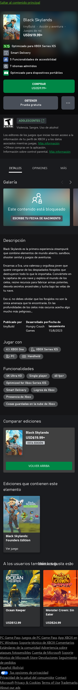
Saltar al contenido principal (20, 2)
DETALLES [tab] (15, 168)
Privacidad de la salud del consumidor (27, 677)
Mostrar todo (47, 563)
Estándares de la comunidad (20, 647)
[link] (21, 524)
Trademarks (69, 682)
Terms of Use (51, 682)
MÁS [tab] (64, 168)
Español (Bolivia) (12, 667)
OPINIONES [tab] (39, 168)
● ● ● (68, 103)
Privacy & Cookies (28, 682)
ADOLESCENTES (29, 120)
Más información (48, 143)
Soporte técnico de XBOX (37, 642)
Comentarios (65, 642)
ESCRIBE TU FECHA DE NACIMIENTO (37, 218)
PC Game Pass (10, 637)
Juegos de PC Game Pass (39, 637)
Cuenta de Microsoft (46, 652)
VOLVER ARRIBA (39, 466)
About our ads (10, 687)
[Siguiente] (70, 182)
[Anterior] (62, 182)
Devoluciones (48, 657)
